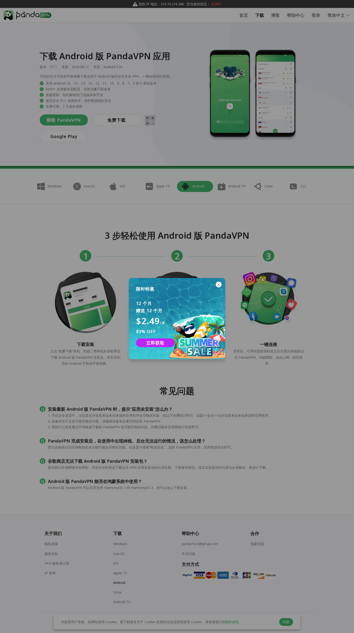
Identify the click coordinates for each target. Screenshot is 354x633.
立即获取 (155, 343)
